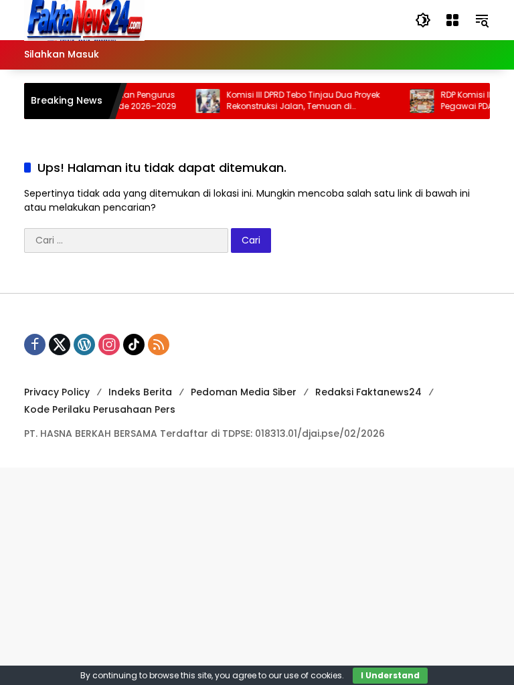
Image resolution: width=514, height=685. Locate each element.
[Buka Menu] (452, 20)
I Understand (390, 675)
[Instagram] (109, 344)
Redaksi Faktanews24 (368, 392)
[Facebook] (35, 344)
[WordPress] (84, 344)
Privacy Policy (57, 392)
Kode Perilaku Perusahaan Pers (99, 409)
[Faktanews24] (84, 19)
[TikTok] (134, 344)
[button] (423, 20)
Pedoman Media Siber (243, 392)
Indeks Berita (140, 392)
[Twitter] (59, 344)
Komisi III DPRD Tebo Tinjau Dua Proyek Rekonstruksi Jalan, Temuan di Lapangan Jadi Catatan (297, 101)
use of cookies (313, 675)
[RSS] (158, 344)
